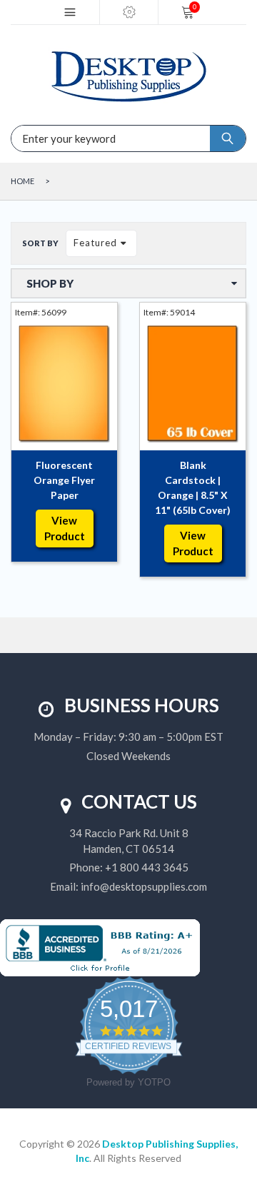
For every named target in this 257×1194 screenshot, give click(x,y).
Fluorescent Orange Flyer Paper (64, 480)
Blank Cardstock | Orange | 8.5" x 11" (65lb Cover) (193, 487)
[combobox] (64, 138)
